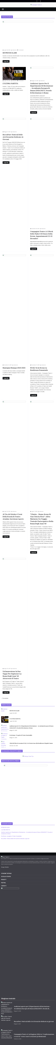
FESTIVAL (3, 882)
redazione (14, 50)
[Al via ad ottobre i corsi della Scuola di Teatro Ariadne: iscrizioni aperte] (14, 456)
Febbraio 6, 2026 (17, 1038)
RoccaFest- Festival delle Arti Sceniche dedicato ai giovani (13, 137)
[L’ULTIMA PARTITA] (14, 73)
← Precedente (4, 698)
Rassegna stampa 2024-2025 (14, 368)
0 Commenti (20, 50)
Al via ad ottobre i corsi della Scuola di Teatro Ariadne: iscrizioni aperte (13, 516)
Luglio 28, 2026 (13, 713)
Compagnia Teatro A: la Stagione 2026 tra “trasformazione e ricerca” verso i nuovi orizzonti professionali (34, 1035)
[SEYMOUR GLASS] (28, 35)
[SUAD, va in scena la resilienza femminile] (41, 309)
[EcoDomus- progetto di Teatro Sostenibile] (4, 736)
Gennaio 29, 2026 (14, 745)
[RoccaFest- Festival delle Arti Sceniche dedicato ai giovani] (14, 124)
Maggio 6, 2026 (17, 1023)
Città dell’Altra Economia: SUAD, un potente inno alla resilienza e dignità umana (31, 743)
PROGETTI (3, 879)
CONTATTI (3, 885)
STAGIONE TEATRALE (6, 873)
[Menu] (3, 9)
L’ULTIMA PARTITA (10, 83)
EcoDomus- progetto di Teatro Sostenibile (21, 735)
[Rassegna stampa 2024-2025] (14, 309)
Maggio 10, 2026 (13, 730)
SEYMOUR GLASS (10, 53)
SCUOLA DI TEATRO (6, 876)
